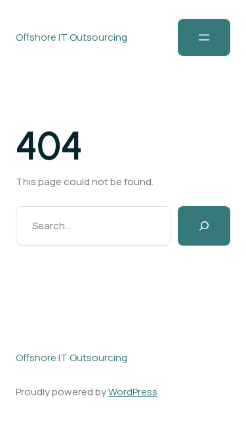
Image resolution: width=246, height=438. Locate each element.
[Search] (204, 226)
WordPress (132, 392)
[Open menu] (204, 37)
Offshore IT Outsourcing (71, 37)
